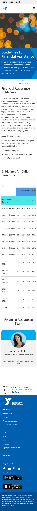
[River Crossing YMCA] (9, 8)
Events (5, 417)
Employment (7, 409)
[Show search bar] (19, 2)
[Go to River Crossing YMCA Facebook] (4, 468)
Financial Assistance (10, 421)
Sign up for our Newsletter (11, 448)
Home (4, 81)
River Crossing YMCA (10, 2)
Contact (5, 432)
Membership (10, 81)
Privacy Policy (7, 455)
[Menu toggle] (34, 8)
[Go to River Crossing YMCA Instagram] (14, 468)
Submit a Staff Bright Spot (11, 425)
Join (4, 436)
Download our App (10, 473)
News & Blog (7, 413)
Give (4, 440)
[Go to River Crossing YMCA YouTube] (9, 468)
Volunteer (6, 444)
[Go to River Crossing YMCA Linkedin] (19, 468)
